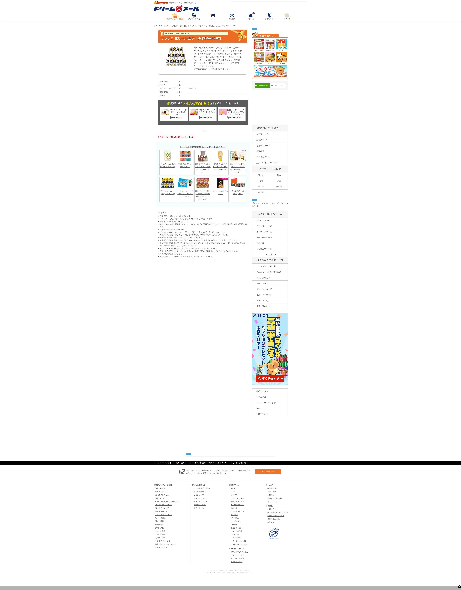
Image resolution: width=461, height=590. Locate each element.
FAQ (258, 408)
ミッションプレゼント (266, 266)
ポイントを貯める (237, 558)
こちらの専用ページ (203, 473)
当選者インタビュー (162, 495)
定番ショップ (262, 283)
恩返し (270, 63)
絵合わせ (234, 524)
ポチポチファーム (264, 232)
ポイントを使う (236, 562)
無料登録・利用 (263, 301)
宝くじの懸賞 (160, 518)
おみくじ (234, 492)
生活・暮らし (262, 306)
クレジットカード (264, 289)
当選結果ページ (174, 216)
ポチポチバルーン (264, 238)
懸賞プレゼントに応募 (175, 19)
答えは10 (234, 515)
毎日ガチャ (258, 63)
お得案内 (232, 19)
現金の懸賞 (159, 521)
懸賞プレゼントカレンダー (267, 163)
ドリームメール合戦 (238, 541)
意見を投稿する (268, 471)
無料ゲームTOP (263, 220)
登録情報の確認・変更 (275, 516)
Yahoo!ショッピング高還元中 (269, 272)
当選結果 (260, 151)
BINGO (233, 488)
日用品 (279, 187)
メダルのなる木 (236, 531)
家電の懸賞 (159, 528)
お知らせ (251, 16)
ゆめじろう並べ (236, 528)
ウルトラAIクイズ (264, 226)
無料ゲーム (235, 485)
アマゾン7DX (236, 521)
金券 (261, 181)
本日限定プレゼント (162, 541)
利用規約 (270, 509)
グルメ (261, 187)
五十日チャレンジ (162, 508)
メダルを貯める (194, 19)
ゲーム (213, 19)
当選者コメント (263, 157)
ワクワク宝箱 (236, 538)
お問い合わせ (262, 414)
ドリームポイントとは (266, 403)
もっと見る (270, 254)
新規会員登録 (263, 85)
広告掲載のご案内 (274, 519)
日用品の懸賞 (160, 534)
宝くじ (261, 175)
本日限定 (281, 50)
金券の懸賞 (159, 524)
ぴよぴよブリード (264, 249)
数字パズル (235, 518)
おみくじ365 (270, 50)
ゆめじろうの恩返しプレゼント (167, 501)
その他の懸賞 (160, 538)
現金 (279, 175)
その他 (261, 192)
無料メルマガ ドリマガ (217, 463)
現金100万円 (259, 50)
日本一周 (260, 243)
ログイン (287, 19)
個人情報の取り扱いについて (278, 512)
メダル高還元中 (263, 278)
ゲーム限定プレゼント (163, 505)
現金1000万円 (262, 134)
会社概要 (270, 522)
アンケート (281, 63)
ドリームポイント (237, 555)
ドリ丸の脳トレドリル (239, 544)
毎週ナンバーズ (263, 146)
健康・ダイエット (264, 295)
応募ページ (159, 492)
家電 (279, 181)
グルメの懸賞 (160, 531)
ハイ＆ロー (235, 534)
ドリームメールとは (163, 463)
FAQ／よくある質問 (238, 463)
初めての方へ (270, 19)
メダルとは (261, 397)
